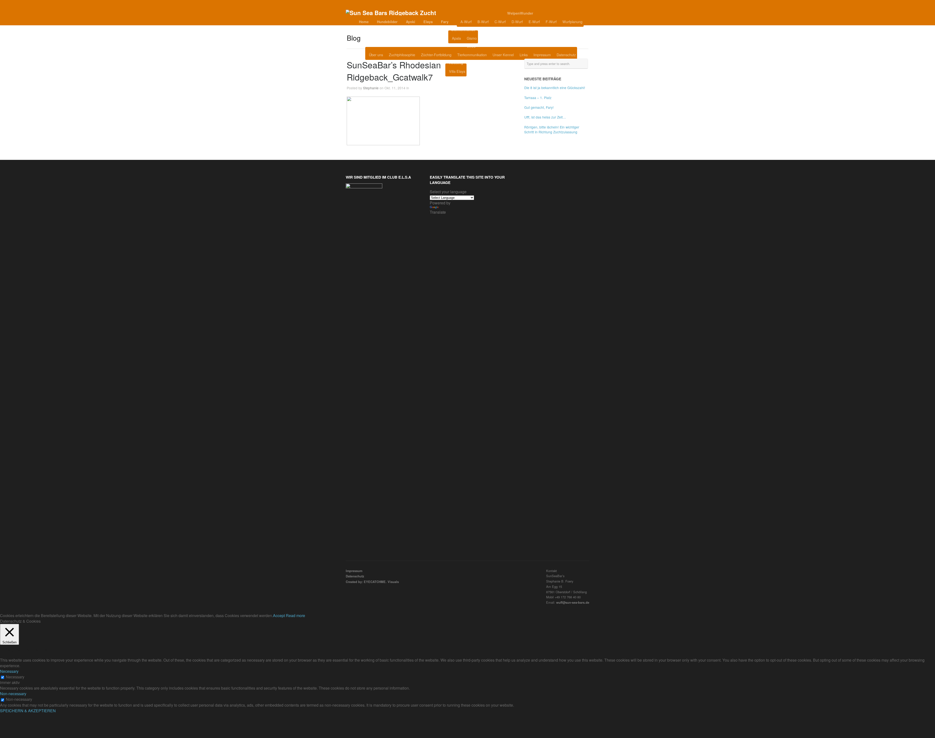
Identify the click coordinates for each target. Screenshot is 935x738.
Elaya (428, 21)
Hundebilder (387, 21)
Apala (456, 38)
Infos (471, 46)
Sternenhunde (463, 29)
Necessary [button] (9, 671)
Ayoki (410, 21)
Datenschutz (566, 54)
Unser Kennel (503, 54)
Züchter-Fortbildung (436, 54)
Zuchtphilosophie (402, 54)
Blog (490, 38)
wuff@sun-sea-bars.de (572, 602)
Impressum (542, 54)
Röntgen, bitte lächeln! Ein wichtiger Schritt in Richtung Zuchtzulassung (551, 129)
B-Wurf (483, 21)
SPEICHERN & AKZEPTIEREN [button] (28, 710)
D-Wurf (517, 21)
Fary (445, 21)
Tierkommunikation (472, 54)
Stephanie (371, 87)
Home (364, 21)
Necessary (15, 677)
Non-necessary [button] (13, 693)
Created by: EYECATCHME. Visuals (372, 582)
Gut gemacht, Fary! (539, 107)
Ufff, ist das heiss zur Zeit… (545, 117)
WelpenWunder (520, 13)
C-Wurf (500, 21)
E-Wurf (534, 21)
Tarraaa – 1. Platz (538, 97)
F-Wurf (551, 21)
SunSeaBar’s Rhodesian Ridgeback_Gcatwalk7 (394, 71)
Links (524, 54)
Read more (295, 615)
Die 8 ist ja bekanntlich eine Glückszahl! (554, 87)
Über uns (376, 54)
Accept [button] (279, 615)
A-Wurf (466, 21)
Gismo (472, 38)
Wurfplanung (572, 21)
